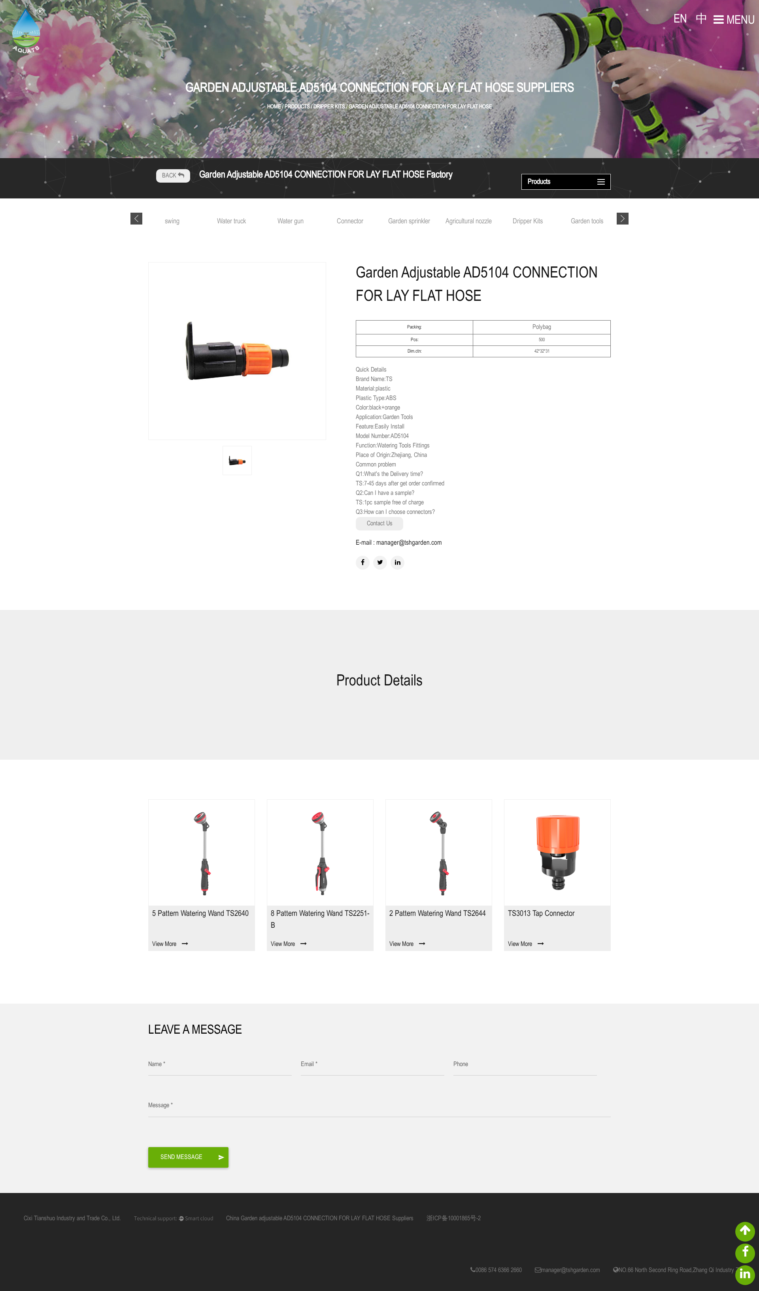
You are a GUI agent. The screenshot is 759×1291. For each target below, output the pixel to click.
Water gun (291, 221)
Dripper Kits (528, 221)
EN (680, 19)
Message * (160, 1105)
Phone (460, 1064)
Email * (309, 1064)
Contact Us (380, 524)
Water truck (231, 221)
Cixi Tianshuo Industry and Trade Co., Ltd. (72, 1218)
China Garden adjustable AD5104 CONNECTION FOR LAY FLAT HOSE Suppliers (319, 1218)
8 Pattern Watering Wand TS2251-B (320, 919)
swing (172, 221)
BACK (170, 176)
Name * (156, 1064)
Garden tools (587, 221)
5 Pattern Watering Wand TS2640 (200, 913)
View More (164, 944)
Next (623, 219)
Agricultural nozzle (469, 221)
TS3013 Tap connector (541, 913)
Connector (350, 221)
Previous (136, 219)
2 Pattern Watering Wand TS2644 (437, 913)
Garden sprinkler (409, 221)
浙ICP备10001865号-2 (454, 1218)
